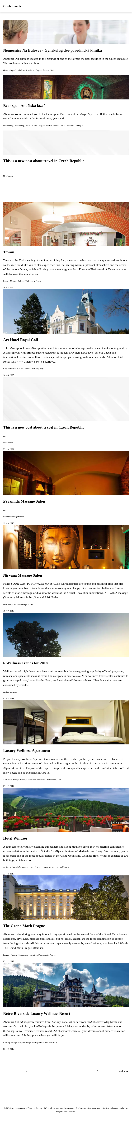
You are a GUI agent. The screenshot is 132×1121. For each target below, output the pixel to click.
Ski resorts (51, 780)
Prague (39, 70)
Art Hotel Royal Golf (20, 340)
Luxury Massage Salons (13, 281)
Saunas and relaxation (55, 125)
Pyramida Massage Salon (24, 501)
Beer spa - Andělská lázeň (24, 105)
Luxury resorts (48, 867)
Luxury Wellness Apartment (26, 750)
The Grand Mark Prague (24, 926)
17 (96, 1071)
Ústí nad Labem (62, 867)
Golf (21, 369)
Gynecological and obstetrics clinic (18, 70)
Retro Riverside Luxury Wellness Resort (36, 1013)
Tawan (8, 252)
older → (124, 1071)
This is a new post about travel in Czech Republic (43, 161)
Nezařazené (8, 176)
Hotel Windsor (15, 838)
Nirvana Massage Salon (22, 575)
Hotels (34, 125)
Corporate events (10, 369)
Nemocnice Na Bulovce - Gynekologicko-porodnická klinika (52, 50)
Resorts (14, 955)
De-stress (7, 604)
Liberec (21, 780)
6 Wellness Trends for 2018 (25, 663)
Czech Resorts (12, 6)
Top (59, 780)
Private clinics (49, 70)
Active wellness (10, 692)
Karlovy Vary (37, 369)
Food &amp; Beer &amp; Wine (16, 125)
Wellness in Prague (75, 125)
